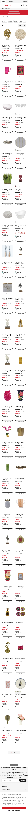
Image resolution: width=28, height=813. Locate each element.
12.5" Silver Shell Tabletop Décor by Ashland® (19, 263)
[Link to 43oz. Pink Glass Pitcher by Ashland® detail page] (7, 71)
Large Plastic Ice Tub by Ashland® (20, 226)
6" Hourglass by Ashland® (18, 190)
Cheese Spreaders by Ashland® (7, 263)
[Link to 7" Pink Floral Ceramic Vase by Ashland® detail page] (7, 576)
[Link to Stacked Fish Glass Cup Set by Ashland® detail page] (20, 107)
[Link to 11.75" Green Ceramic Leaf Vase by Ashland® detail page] (7, 468)
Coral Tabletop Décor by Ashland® (20, 46)
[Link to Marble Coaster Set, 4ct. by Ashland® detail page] (7, 288)
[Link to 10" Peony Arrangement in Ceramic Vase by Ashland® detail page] (20, 720)
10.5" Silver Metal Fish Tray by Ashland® (7, 154)
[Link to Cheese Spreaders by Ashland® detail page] (7, 251)
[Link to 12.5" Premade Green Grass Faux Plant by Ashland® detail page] (7, 179)
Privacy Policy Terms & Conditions (9, 804)
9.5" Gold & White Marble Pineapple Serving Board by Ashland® (6, 515)
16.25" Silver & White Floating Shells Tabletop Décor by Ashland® (7, 335)
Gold (20, 21)
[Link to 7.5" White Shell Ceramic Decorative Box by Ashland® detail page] (7, 215)
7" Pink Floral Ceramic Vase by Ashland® (7, 587)
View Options (7, 60)
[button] (14, 810)
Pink (25, 21)
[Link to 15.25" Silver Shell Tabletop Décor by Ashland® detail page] (7, 540)
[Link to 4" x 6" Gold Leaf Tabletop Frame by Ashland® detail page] (20, 540)
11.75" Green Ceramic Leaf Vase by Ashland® (7, 479)
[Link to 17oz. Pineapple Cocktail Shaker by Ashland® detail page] (7, 612)
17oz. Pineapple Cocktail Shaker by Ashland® (7, 623)
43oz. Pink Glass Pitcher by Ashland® (7, 82)
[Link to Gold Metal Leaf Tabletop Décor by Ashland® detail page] (7, 35)
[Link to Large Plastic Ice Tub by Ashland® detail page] (20, 215)
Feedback (15, 764)
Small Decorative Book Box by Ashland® (7, 695)
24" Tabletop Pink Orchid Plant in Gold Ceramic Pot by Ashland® (7, 443)
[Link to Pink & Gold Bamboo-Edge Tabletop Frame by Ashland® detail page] (20, 71)
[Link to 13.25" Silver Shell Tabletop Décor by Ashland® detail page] (20, 288)
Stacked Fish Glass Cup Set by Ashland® (20, 118)
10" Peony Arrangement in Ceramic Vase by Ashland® (20, 731)
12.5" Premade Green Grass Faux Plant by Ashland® (7, 190)
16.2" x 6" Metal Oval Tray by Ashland (19, 479)
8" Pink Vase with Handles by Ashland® (19, 515)
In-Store (4, 21)
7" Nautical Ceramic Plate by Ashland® (20, 695)
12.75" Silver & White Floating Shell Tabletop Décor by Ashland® (7, 371)
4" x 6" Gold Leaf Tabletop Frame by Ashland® (19, 551)
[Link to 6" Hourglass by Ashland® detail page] (20, 179)
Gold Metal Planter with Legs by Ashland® (7, 731)
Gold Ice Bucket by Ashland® (19, 443)
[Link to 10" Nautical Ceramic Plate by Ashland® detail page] (20, 143)
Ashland (10, 21)
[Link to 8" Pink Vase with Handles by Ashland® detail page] (20, 504)
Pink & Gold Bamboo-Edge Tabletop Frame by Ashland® (20, 82)
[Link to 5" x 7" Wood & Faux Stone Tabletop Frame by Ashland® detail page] (20, 576)
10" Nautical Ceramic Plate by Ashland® (19, 154)
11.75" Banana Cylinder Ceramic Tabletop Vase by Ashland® (20, 371)
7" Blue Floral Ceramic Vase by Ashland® (20, 407)
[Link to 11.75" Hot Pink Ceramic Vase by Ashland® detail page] (7, 396)
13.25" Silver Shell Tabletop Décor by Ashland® (19, 299)
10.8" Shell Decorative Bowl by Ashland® (7, 118)
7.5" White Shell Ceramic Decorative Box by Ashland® (7, 226)
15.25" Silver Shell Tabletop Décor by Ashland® (6, 551)
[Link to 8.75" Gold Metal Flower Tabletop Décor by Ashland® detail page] (7, 648)
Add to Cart (7, 96)
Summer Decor (6, 16)
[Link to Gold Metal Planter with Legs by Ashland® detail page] (7, 720)
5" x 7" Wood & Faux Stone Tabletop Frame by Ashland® (20, 587)
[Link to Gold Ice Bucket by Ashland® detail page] (20, 432)
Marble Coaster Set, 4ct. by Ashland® (7, 299)
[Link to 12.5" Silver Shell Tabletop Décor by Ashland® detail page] (20, 251)
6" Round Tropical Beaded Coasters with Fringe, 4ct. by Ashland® (20, 623)
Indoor (15, 21)
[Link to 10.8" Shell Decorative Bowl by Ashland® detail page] (7, 107)
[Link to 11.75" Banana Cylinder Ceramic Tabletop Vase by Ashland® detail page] (20, 360)
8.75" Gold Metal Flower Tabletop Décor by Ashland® (7, 659)
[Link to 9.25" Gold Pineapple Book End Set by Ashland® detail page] (20, 324)
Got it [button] (14, 807)
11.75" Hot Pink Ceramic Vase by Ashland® (7, 407)
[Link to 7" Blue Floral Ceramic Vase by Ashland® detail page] (20, 396)
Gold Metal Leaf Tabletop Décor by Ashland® (6, 46)
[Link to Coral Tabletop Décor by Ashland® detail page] (20, 35)
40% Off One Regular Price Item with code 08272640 (20, 233)
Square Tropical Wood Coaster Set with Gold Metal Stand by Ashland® (20, 659)
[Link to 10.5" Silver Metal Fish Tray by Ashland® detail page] (7, 143)
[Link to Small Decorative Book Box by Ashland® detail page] (7, 684)
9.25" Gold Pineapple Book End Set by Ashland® (20, 335)
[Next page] (18, 752)
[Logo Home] (7, 5)
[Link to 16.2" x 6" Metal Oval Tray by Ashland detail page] (20, 468)
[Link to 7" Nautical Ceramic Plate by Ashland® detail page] (20, 684)
